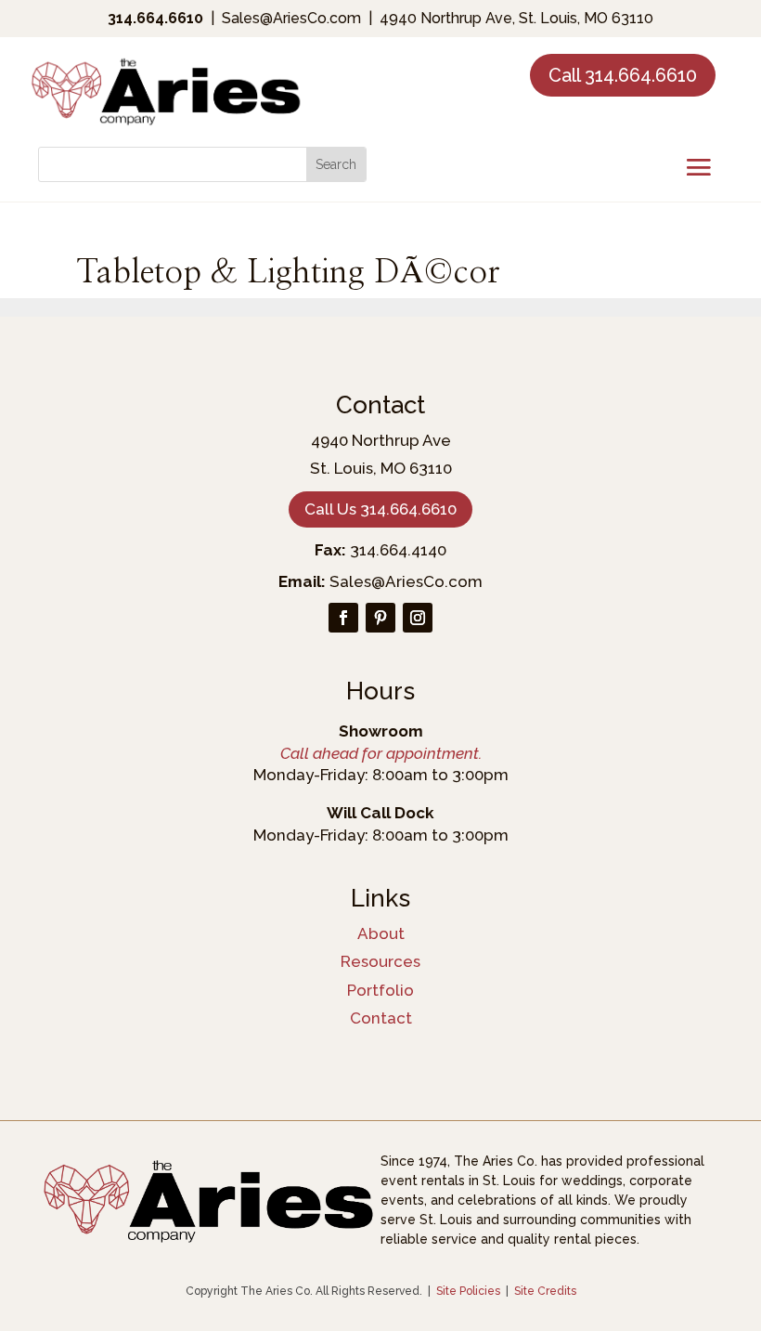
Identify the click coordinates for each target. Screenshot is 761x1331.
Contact (381, 1018)
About (381, 933)
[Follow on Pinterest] (380, 618)
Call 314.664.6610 (622, 75)
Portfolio (380, 990)
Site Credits (545, 1291)
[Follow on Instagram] (417, 618)
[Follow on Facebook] (343, 618)
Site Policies (468, 1291)
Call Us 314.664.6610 (380, 509)
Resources (380, 961)
